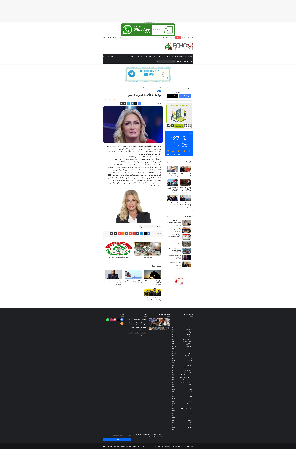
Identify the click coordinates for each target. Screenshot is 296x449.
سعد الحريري (143, 327)
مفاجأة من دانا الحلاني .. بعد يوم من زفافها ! (165, 37)
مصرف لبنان (143, 332)
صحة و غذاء (140, 56)
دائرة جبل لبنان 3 (185, 379)
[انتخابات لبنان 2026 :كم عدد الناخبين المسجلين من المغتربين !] (186, 223)
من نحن (123, 446)
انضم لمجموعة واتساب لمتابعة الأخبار (148, 22)
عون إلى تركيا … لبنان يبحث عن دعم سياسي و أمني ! (185, 204)
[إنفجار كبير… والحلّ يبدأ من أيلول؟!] (186, 244)
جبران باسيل (143, 324)
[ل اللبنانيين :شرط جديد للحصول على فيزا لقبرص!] (152, 320)
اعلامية (157, 227)
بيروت (129, 322)
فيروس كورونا (143, 329)
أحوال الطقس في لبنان (186, 339)
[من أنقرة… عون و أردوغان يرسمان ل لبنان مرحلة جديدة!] (172, 182)
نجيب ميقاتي (143, 335)
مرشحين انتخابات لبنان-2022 (184, 382)
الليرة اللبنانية (135, 322)
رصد (159, 91)
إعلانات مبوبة (106, 56)
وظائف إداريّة (187, 334)
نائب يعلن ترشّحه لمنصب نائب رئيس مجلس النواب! (174, 228)
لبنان (137, 329)
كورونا (189, 351)
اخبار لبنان (170, 56)
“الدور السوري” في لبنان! (174, 203)
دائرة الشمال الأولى (185, 375)
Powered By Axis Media (186, 446)
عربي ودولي (162, 56)
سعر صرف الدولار (135, 327)
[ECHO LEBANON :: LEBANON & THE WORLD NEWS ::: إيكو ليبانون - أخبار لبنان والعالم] (179, 46)
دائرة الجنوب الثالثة (185, 372)
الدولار (129, 319)
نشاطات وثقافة (187, 355)
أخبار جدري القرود (187, 341)
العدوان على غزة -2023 (185, 408)
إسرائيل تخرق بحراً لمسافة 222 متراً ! (133, 281)
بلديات (190, 384)
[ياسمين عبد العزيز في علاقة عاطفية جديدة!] (152, 328)
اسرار (127, 56)
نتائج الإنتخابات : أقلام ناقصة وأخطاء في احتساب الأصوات (174, 235)
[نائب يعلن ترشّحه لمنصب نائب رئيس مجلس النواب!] (186, 230)
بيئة (191, 386)
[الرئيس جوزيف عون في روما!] (185, 169)
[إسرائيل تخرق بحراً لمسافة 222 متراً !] (133, 274)
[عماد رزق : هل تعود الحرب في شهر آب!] (159, 328)
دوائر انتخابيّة (188, 370)
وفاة (141, 227)
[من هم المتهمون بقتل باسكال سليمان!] (172, 169)
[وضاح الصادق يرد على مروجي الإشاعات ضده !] (113, 274)
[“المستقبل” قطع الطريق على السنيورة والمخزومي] (186, 251)
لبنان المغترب (189, 422)
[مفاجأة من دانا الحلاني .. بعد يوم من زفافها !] (159, 324)
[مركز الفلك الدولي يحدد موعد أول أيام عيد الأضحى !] (152, 274)
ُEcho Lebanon (176, 446)
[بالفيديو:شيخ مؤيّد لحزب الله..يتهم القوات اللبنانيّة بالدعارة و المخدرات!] (152, 291)
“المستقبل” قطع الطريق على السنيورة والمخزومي (174, 249)
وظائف (189, 332)
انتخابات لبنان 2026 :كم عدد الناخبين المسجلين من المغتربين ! (174, 222)
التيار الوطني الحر (136, 319)
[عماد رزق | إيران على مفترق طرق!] (152, 324)
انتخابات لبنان (189, 362)
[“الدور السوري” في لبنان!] (172, 198)
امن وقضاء (188, 346)
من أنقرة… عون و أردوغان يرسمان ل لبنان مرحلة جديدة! (173, 188)
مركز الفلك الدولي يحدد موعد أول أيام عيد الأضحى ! (152, 281)
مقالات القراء (97, 56)
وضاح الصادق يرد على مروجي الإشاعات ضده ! (115, 281)
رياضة (155, 56)
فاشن (191, 413)
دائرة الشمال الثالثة (185, 377)
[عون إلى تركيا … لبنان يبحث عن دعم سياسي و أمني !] (185, 198)
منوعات (121, 56)
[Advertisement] (250, 11)
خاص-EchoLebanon (180, 56)
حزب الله (137, 324)
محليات (189, 353)
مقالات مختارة (114, 56)
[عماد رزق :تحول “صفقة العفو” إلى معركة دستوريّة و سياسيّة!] (185, 182)
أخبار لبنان (144, 319)
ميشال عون (136, 332)
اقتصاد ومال (189, 360)
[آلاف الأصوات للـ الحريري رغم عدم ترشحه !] (186, 257)
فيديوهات (133, 56)
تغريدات (190, 389)
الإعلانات (118, 446)
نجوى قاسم (149, 227)
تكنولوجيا (190, 391)
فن (146, 56)
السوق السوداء (143, 322)
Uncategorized (151, 87)
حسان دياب (131, 324)
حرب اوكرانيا (188, 410)
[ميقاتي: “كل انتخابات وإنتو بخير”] (186, 264)
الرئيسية (190, 56)
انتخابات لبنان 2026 (186, 367)
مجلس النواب (131, 329)
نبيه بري (130, 332)
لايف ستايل (189, 420)
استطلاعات (188, 365)
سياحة (150, 56)
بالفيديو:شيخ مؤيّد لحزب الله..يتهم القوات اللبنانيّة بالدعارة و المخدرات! (153, 298)
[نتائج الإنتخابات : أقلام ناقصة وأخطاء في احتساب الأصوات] (186, 237)
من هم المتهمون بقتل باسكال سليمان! (173, 174)
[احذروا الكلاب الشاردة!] (166, 320)
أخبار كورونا (188, 343)
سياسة (189, 348)
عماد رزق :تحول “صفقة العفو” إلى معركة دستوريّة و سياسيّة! (185, 188)
